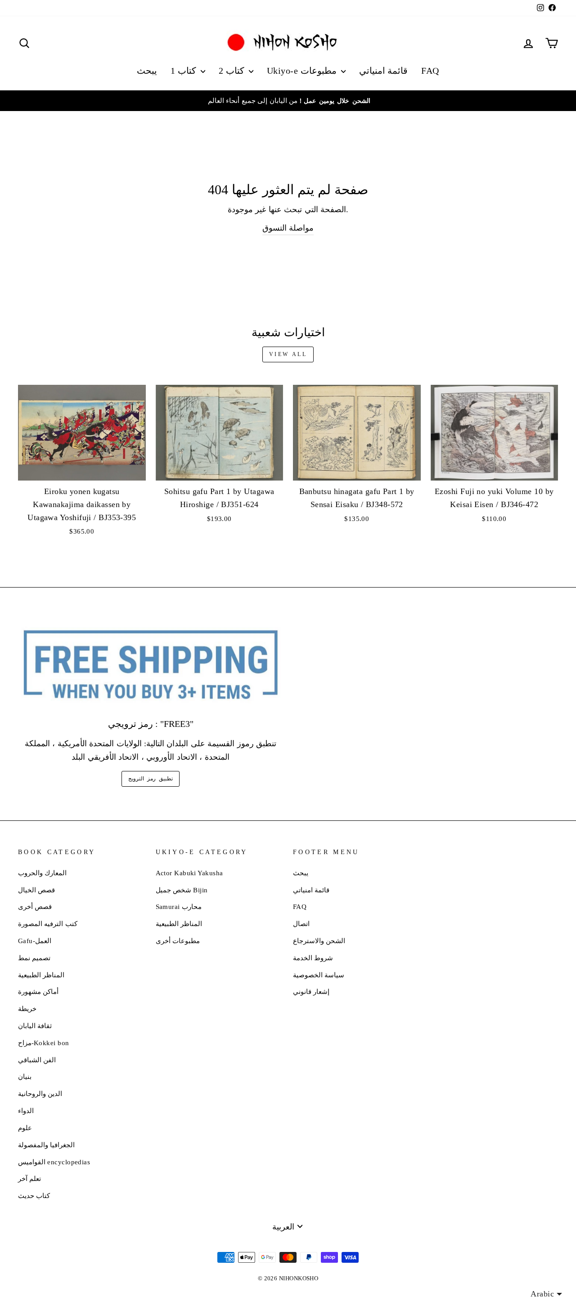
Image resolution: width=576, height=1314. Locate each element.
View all (288, 354)
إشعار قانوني (311, 991)
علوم (25, 1127)
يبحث (147, 71)
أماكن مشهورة (38, 991)
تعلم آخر (29, 1178)
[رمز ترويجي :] (150, 665)
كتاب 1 (184, 71)
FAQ (430, 71)
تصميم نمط (34, 958)
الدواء (26, 1110)
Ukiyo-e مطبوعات (303, 71)
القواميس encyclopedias (54, 1162)
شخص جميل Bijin (182, 890)
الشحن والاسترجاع (319, 940)
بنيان (25, 1076)
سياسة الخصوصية (318, 975)
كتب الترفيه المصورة (47, 923)
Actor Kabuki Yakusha (189, 873)
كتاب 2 (233, 71)
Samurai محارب (179, 906)
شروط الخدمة (313, 958)
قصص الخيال (36, 890)
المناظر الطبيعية (41, 975)
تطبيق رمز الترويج (150, 778)
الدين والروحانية (40, 1093)
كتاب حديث (34, 1195)
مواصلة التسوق (288, 227)
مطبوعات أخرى (178, 940)
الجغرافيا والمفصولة (46, 1145)
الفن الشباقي (37, 1060)
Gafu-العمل (34, 940)
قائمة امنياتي (383, 71)
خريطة (27, 1008)
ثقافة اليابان (35, 1025)
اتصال (301, 923)
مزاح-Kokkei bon (43, 1043)
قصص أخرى (35, 906)
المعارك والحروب (42, 873)
